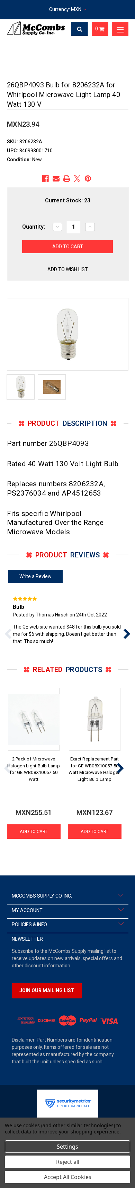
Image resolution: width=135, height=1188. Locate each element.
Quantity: (33, 226)
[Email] (56, 178)
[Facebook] (45, 178)
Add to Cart (33, 831)
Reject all (67, 1162)
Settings (67, 1146)
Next (120, 768)
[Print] (66, 178)
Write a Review (35, 576)
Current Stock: (67, 200)
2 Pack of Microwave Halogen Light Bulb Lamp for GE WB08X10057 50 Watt (33, 769)
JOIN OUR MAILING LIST (46, 990)
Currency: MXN (65, 9)
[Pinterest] (87, 178)
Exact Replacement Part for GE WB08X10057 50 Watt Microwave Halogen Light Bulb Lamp (95, 769)
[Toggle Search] (79, 29)
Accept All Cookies (67, 1177)
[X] (77, 178)
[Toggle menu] (120, 29)
